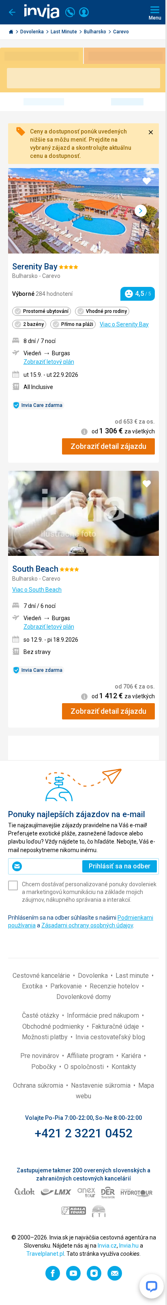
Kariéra (132, 1056)
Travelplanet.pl (45, 1253)
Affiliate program (91, 1056)
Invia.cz (107, 1245)
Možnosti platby (45, 1037)
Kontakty (123, 1067)
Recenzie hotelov (115, 986)
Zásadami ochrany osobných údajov (87, 925)
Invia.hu (129, 1245)
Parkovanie (67, 986)
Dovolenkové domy (83, 997)
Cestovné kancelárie (42, 975)
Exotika (33, 986)
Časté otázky (41, 1015)
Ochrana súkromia (39, 1085)
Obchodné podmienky (54, 1026)
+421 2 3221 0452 (84, 1133)
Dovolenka (32, 32)
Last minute (133, 975)
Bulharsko (95, 32)
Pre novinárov (40, 1056)
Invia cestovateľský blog (110, 1037)
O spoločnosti (84, 1067)
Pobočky (44, 1067)
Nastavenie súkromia (101, 1085)
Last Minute (64, 32)
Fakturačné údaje (116, 1026)
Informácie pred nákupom (104, 1015)
